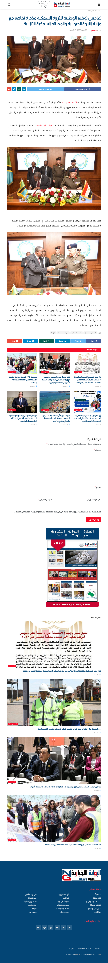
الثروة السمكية (77, 333)
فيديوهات (32, 898)
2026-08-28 (65, 424)
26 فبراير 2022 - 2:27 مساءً (78, 30)
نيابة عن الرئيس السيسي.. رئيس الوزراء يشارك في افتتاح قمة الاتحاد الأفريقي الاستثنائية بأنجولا (56, 380)
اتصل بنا (71, 948)
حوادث (66, 898)
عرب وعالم (64, 912)
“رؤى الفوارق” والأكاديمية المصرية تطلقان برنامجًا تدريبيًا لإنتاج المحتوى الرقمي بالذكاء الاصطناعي (88, 418)
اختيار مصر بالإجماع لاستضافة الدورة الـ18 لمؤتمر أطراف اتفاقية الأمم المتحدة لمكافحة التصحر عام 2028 (88, 380)
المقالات (97, 912)
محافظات (32, 905)
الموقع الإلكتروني (94, 499)
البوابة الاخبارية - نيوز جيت (88, 954)
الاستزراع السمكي (90, 333)
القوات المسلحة (63, 333)
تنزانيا (53, 333)
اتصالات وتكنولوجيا (93, 901)
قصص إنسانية (30, 901)
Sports (98, 894)
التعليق (97, 450)
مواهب (33, 908)
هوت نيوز (32, 912)
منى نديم (94, 30)
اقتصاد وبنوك (13, 724)
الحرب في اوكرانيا (94, 908)
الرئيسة (98, 11)
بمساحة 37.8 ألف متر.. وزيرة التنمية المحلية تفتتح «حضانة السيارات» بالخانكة (23, 380)
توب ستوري (63, 894)
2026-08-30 (98, 386)
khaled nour (70, 954)
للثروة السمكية (70, 102)
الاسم (97, 487)
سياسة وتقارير (62, 905)
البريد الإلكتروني (45, 499)
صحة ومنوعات (63, 908)
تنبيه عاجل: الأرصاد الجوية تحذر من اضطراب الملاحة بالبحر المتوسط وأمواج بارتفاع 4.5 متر (56, 418)
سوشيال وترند (62, 901)
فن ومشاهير (30, 894)
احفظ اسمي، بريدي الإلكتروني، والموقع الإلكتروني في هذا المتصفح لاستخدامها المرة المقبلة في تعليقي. (57, 512)
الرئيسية (98, 948)
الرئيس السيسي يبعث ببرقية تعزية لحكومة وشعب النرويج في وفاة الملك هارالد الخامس (23, 418)
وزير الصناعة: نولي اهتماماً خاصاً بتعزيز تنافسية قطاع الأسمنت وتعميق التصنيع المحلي (69, 729)
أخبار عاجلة (91, 11)
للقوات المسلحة (46, 125)
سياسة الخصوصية (84, 948)
